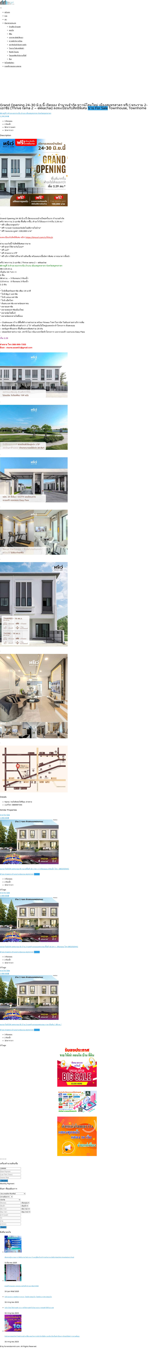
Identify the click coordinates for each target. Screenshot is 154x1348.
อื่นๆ (10, 59)
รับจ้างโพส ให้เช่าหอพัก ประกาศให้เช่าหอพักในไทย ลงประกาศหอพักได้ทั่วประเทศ (29, 1308)
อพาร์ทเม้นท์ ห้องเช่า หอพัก (17, 45)
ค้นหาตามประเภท (10, 23)
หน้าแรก (7, 12)
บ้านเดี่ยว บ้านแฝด (15, 27)
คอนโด (11, 30)
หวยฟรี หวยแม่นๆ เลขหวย (13, 66)
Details (37, 874)
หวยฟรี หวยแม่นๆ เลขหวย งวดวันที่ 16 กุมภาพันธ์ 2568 (22, 1286)
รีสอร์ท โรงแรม (14, 52)
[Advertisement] (77, 85)
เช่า (6, 19)
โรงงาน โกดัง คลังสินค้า (16, 48)
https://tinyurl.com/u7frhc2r (39, 237)
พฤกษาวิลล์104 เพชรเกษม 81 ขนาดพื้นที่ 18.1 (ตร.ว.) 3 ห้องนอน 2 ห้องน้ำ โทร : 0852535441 (34, 869)
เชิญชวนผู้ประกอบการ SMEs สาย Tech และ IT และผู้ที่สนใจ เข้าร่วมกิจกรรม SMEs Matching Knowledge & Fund (39, 1257)
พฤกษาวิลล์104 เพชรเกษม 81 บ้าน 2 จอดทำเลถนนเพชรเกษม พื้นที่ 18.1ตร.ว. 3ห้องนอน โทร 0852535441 (39, 947)
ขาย (6, 16)
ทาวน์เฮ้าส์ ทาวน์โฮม (15, 41)
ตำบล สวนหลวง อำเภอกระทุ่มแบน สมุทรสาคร (17, 874)
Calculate (4, 1181)
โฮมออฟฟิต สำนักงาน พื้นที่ (17, 55)
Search (3, 1227)
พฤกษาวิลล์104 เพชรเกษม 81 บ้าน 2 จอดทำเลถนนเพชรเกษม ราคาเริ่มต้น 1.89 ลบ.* (31, 1025)
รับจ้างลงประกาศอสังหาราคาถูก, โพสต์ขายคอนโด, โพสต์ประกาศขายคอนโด (28, 1297)
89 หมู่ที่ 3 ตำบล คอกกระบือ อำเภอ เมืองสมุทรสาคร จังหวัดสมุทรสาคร (25, 113)
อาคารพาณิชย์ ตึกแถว (16, 37)
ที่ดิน (10, 34)
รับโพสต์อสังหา (9, 63)
